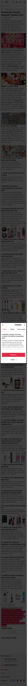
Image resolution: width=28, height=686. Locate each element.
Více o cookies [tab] (21, 329)
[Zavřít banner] (24, 325)
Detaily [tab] (12, 329)
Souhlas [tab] (4, 329)
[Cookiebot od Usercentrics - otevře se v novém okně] (15, 325)
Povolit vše (13, 354)
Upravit (13, 359)
